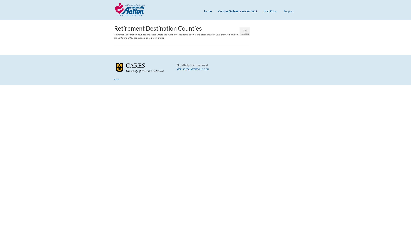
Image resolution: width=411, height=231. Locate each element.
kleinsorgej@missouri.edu (193, 69)
